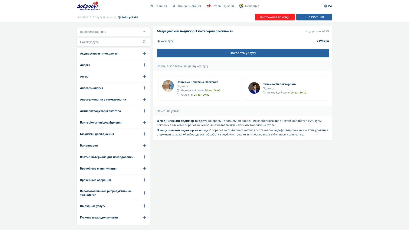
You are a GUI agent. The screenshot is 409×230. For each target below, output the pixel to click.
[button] (113, 31)
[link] (82, 17)
